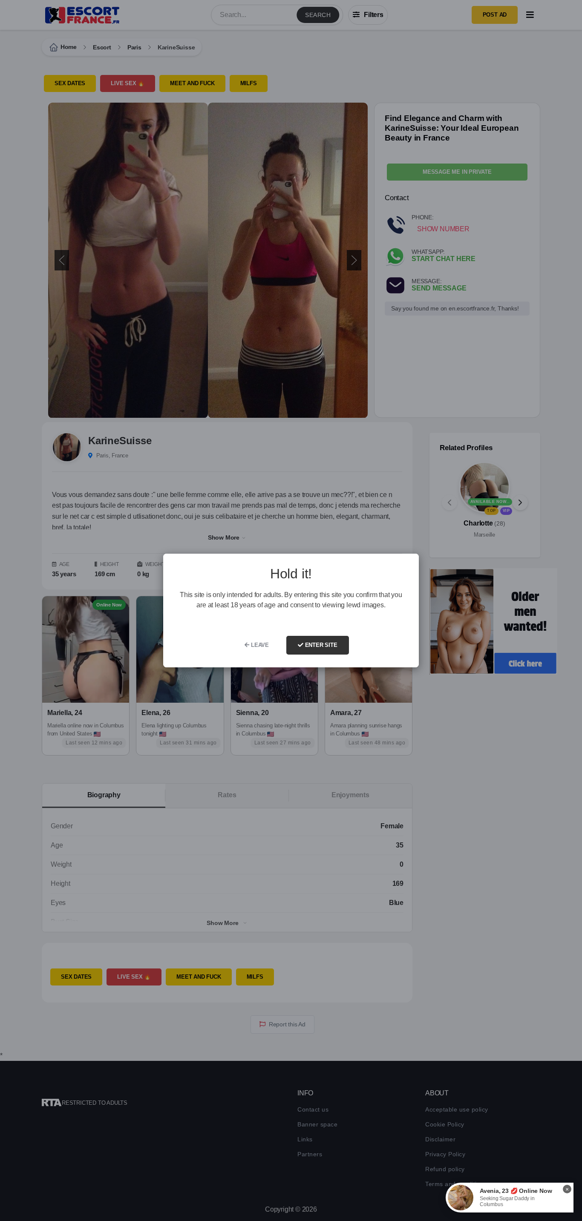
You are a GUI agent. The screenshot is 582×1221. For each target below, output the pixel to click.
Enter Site (320, 645)
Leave (259, 645)
